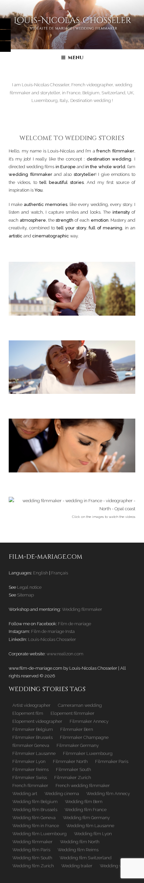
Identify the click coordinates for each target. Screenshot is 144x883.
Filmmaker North (70, 761)
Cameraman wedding (80, 705)
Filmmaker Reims (30, 769)
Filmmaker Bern (76, 729)
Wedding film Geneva (34, 817)
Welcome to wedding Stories (71, 138)
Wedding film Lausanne (90, 825)
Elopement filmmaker (72, 713)
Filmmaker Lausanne (34, 753)
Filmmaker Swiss (29, 777)
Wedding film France (85, 809)
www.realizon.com (65, 653)
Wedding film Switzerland (86, 857)
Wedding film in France (35, 825)
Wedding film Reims (78, 849)
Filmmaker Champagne (84, 737)
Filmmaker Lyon (29, 761)
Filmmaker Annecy (89, 721)
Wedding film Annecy (108, 793)
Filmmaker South (73, 769)
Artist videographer (31, 705)
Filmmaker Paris (111, 761)
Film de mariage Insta (53, 631)
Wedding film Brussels (34, 809)
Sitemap (25, 594)
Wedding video (115, 865)
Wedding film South (32, 857)
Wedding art (24, 793)
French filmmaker (30, 785)
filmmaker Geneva (30, 745)
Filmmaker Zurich (72, 777)
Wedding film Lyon (93, 833)
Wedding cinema (62, 793)
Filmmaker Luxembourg (88, 753)
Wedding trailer (76, 865)
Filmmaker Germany (78, 745)
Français (59, 572)
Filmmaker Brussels (32, 737)
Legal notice (29, 587)
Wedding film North (79, 841)
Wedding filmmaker (82, 609)
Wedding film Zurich (33, 865)
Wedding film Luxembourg (39, 833)
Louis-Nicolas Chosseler (52, 639)
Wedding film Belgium (35, 801)
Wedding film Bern (83, 801)
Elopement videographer (37, 721)
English (40, 572)
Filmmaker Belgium (32, 729)
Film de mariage (74, 623)
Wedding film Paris (31, 849)
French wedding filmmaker (83, 785)
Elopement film (27, 713)
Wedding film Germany (86, 817)
